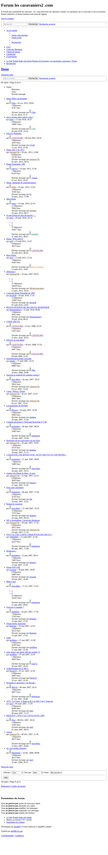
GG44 (32, 145)
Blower (15, 410)
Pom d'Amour (37, 267)
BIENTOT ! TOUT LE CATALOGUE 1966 (25, 715)
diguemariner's (15, 310)
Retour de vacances (14, 504)
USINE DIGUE (13, 321)
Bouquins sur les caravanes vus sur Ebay (23, 440)
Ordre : (47, 772)
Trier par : (28, 772)
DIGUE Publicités (14, 133)
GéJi (33, 129)
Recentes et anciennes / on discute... (21, 683)
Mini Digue (11, 199)
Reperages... (11, 551)
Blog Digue (11, 255)
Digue (5, 69)
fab (31, 499)
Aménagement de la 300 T (17, 668)
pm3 (11, 218)
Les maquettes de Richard (17, 406)
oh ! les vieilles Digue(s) (16, 748)
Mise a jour (11, 581)
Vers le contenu (7, 18)
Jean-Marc (16, 379)
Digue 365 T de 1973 (15, 150)
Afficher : (7, 772)
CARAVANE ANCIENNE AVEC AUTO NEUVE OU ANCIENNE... (36, 455)
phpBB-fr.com (17, 831)
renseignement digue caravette (18, 358)
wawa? (9, 732)
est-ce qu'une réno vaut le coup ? (19, 117)
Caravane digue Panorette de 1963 (20, 293)
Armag (34, 178)
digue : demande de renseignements (21, 183)
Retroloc (33, 619)
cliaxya (15, 169)
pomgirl (35, 234)
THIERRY (14, 537)
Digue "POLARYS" (15, 239)
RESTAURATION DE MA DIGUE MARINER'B (27, 307)
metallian (15, 612)
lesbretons (16, 426)
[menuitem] (20, 35)
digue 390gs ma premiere (16, 98)
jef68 (14, 187)
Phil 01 (15, 687)
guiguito (33, 211)
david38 (12, 295)
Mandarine (16, 753)
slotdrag (33, 417)
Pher (33, 370)
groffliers (13, 640)
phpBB (17, 827)
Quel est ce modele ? (15, 607)
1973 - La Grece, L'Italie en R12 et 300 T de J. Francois (29, 701)
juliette (12, 361)
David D (13, 671)
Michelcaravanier (37, 288)
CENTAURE (17, 138)
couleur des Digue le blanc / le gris (20, 473)
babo (11, 119)
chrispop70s (14, 152)
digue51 (33, 483)
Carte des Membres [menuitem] (14, 49)
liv (31, 194)
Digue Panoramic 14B (15, 164)
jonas (14, 203)
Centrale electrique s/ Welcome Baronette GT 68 (26, 422)
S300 (8, 638)
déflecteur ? (11, 272)
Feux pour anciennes (15, 487)
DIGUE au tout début (15, 340)
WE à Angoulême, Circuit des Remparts (23, 520)
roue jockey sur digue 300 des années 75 (23, 652)
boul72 (34, 664)
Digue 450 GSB (13, 567)
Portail (15, 61)
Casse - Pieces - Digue (15, 391)
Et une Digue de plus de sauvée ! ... (21, 215)
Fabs (14, 103)
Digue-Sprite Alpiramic (16, 623)
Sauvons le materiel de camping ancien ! (23, 375)
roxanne (12, 570)
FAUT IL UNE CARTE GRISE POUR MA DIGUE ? (29, 534)
